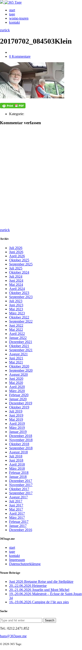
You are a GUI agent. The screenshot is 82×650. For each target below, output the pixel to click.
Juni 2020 (16, 379)
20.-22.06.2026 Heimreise (28, 586)
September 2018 (21, 448)
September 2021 (21, 350)
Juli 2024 (15, 276)
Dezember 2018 (20, 436)
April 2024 (17, 289)
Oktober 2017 (19, 489)
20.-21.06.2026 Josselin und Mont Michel (39, 590)
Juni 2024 (16, 280)
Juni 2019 (16, 415)
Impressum (17, 560)
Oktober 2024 (19, 272)
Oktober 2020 (19, 366)
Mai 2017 (16, 509)
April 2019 (17, 423)
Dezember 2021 (20, 342)
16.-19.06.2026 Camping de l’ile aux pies (39, 602)
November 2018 (21, 440)
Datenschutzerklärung (25, 564)
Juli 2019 (15, 411)
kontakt (14, 22)
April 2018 (17, 464)
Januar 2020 (18, 399)
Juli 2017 (15, 501)
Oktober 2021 (19, 346)
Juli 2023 (15, 301)
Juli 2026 (15, 248)
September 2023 (21, 297)
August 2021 (18, 354)
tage (12, 14)
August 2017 (18, 497)
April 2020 (17, 387)
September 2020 (21, 370)
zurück (5, 30)
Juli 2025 (15, 268)
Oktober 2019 (19, 407)
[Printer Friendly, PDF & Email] (13, 105)
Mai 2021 (16, 362)
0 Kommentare (20, 56)
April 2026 (17, 256)
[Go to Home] (11, 2)
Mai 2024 (16, 285)
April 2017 (17, 513)
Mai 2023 (16, 309)
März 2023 (17, 313)
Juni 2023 (16, 305)
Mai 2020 (16, 383)
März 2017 (17, 517)
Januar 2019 (18, 432)
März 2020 (17, 391)
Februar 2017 (18, 522)
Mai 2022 (16, 329)
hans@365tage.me (13, 636)
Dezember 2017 (20, 481)
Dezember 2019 (20, 403)
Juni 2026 (16, 252)
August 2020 (18, 374)
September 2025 (21, 264)
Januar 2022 (18, 338)
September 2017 (21, 493)
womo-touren (18, 18)
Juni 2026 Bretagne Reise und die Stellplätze (41, 581)
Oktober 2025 (19, 260)
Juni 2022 (16, 325)
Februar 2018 (18, 473)
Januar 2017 (18, 526)
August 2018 (18, 452)
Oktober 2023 (19, 293)
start (12, 10)
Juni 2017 (16, 505)
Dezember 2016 (20, 530)
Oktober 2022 (19, 317)
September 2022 (21, 321)
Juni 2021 (16, 358)
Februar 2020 (18, 395)
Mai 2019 (16, 419)
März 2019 (17, 428)
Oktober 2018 (19, 444)
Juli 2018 (15, 456)
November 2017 (21, 485)
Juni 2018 (16, 460)
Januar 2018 (18, 477)
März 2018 (17, 468)
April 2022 (17, 334)
